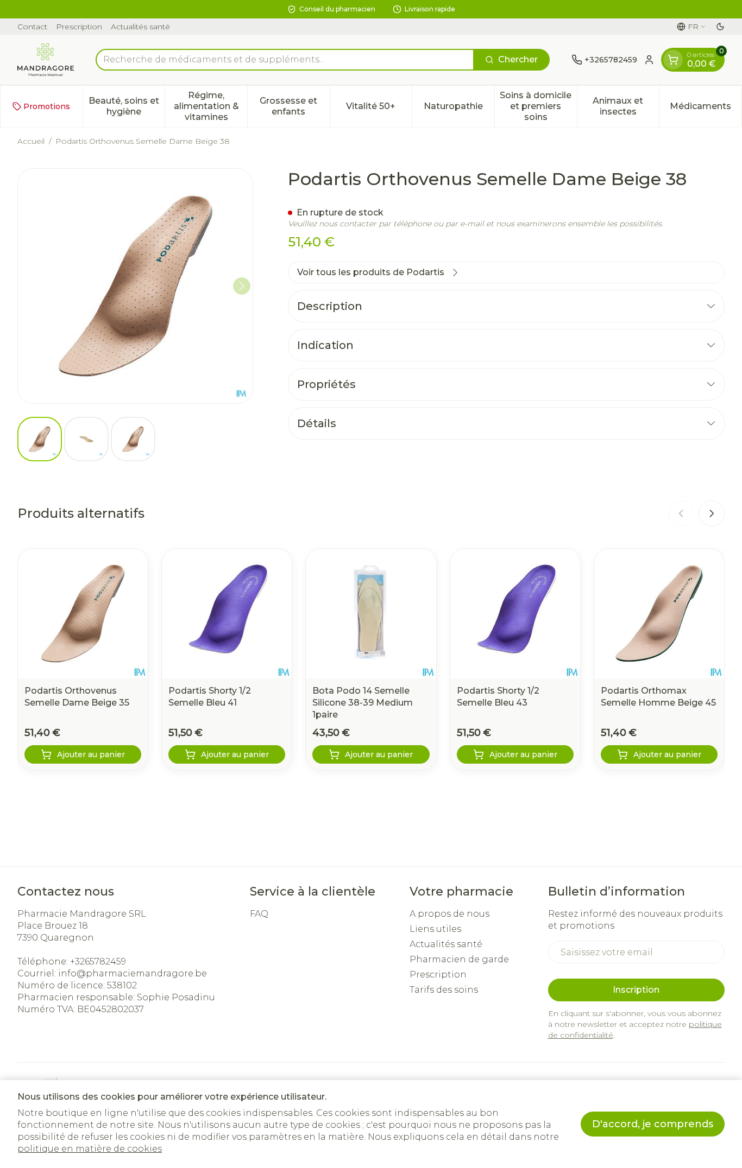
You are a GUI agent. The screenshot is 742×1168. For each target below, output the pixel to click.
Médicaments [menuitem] (705, 109)
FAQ (259, 914)
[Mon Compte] (649, 59)
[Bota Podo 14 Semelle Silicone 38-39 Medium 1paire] (371, 613)
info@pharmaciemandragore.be (132, 973)
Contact (32, 26)
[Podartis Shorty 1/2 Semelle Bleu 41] (227, 613)
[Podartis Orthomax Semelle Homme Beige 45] (659, 613)
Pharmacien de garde (459, 959)
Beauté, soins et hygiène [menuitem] (127, 106)
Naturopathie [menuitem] (459, 109)
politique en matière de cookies (89, 1149)
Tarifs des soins (444, 990)
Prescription (79, 26)
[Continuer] (241, 286)
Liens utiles (435, 929)
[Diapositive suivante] (712, 513)
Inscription (636, 990)
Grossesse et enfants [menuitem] (294, 106)
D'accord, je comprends (652, 1124)
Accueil (31, 141)
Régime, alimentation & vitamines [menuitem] (210, 106)
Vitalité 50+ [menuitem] (379, 109)
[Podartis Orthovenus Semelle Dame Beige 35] (83, 613)
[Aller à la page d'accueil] (45, 59)
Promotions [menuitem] (46, 106)
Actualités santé (140, 26)
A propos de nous (449, 914)
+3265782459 (98, 961)
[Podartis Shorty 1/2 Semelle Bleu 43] (515, 613)
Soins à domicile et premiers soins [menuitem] (538, 106)
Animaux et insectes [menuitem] (626, 106)
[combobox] (285, 60)
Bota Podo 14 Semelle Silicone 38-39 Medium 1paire (362, 702)
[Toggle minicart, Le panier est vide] (673, 59)
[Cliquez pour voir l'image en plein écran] (135, 286)
